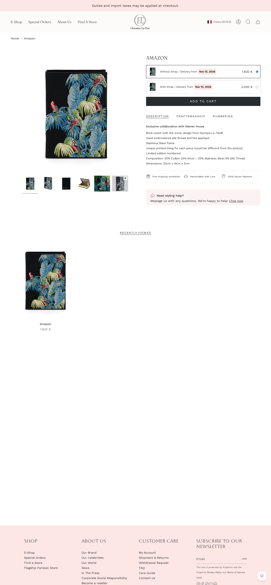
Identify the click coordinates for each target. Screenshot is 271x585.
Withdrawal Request (154, 562)
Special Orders (35, 557)
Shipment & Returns (154, 557)
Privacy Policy (214, 572)
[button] (16, 22)
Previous (17, 114)
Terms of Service (236, 572)
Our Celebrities (93, 557)
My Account (147, 552)
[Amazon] (45, 280)
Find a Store (33, 562)
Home (15, 38)
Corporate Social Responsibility (104, 578)
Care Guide (147, 573)
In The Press (91, 573)
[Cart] (258, 21)
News (85, 568)
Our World (89, 562)
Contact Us (147, 578)
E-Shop (29, 552)
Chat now (236, 201)
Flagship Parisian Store (41, 568)
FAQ (142, 568)
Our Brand (89, 552)
